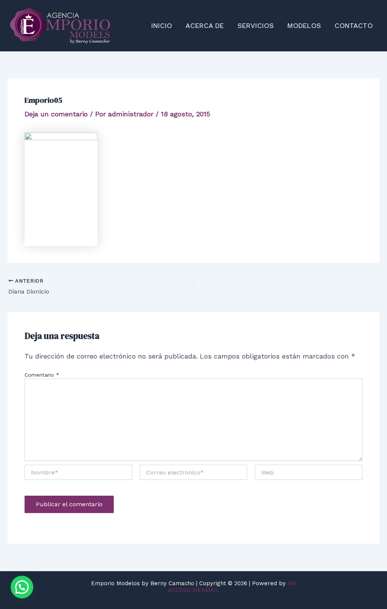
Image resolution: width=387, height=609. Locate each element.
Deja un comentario (56, 114)
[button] (22, 587)
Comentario (42, 375)
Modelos (304, 25)
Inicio (161, 25)
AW (291, 583)
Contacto (353, 25)
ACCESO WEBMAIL (193, 590)
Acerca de (205, 25)
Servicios (255, 25)
